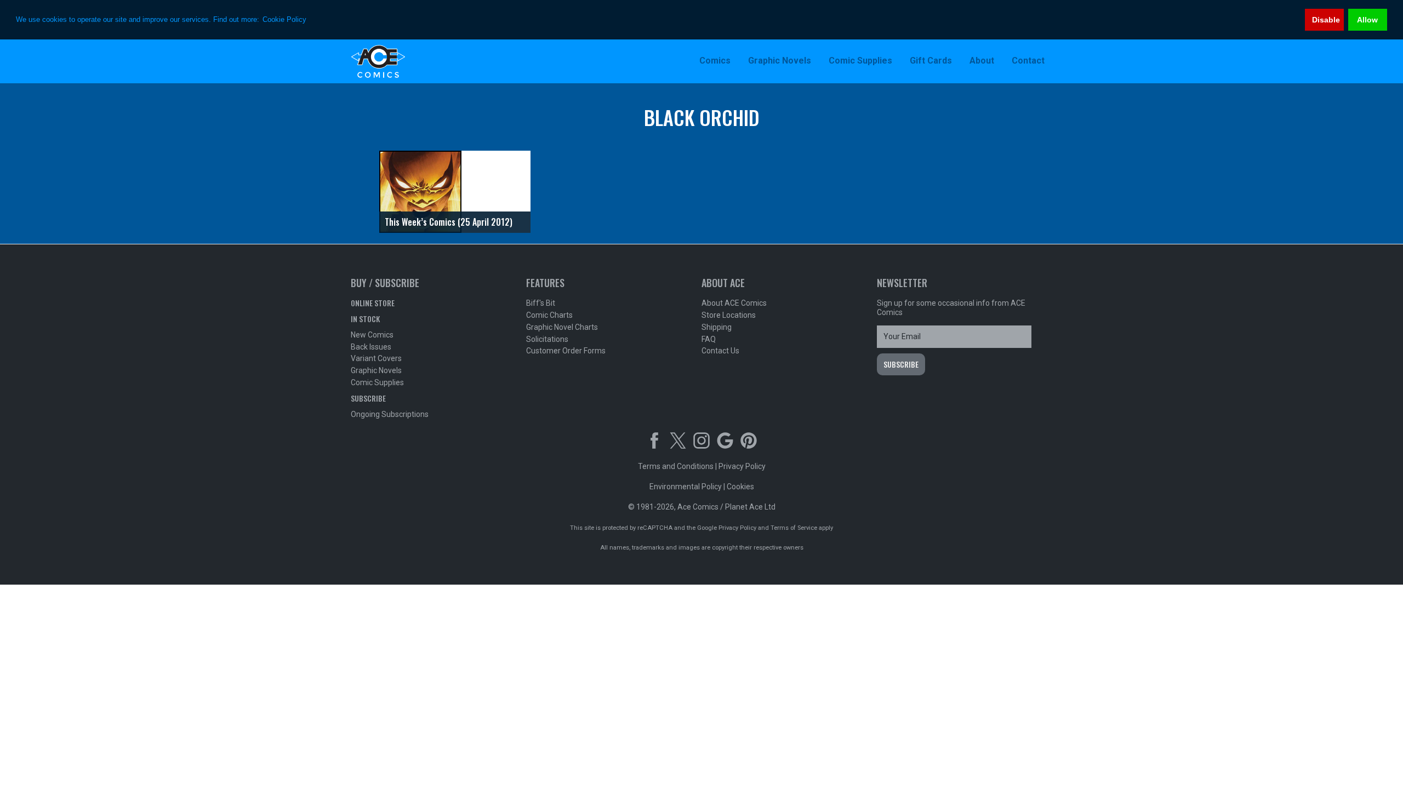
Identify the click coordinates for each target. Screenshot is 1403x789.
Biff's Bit (540, 303)
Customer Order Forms (566, 350)
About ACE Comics (734, 303)
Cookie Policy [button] (284, 19)
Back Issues (371, 346)
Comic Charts (549, 315)
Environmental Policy (685, 486)
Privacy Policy (742, 466)
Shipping (717, 327)
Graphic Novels (376, 370)
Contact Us (720, 350)
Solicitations (547, 339)
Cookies (740, 486)
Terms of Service (794, 527)
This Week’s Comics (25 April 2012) (448, 221)
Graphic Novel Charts (562, 327)
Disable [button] (1326, 19)
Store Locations (729, 315)
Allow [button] (1367, 19)
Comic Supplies (377, 382)
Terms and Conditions (676, 466)
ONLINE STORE (373, 302)
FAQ (709, 339)
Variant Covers (376, 358)
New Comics (372, 334)
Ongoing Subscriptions (390, 414)
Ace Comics (422, 61)
